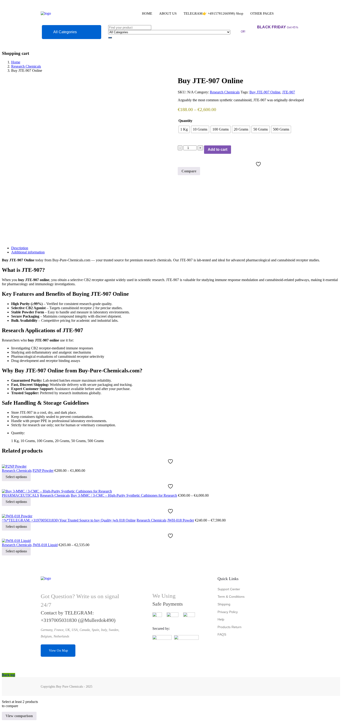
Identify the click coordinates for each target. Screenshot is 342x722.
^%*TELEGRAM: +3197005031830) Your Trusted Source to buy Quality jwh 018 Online (69, 520)
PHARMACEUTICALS (20, 495)
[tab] (175, 248)
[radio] (184, 129)
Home (15, 62)
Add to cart (217, 149)
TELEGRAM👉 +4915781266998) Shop (213, 13)
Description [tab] (19, 248)
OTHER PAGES (262, 13)
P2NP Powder (43, 471)
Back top (8, 675)
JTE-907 (288, 92)
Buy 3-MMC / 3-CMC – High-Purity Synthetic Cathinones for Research (124, 495)
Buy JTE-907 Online (264, 92)
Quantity (185, 121)
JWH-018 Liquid (45, 545)
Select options (16, 477)
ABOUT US (168, 13)
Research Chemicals (26, 66)
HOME (147, 13)
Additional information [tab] (28, 252)
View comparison (19, 716)
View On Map (58, 650)
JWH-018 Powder (180, 520)
